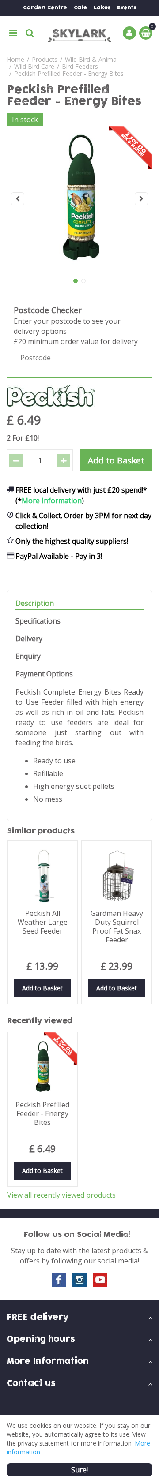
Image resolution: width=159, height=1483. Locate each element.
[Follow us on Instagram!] (79, 1280)
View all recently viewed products (61, 1195)
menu (13, 33)
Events (126, 7)
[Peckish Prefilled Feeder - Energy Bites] (79, 199)
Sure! (79, 1470)
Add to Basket (42, 988)
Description (34, 603)
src (30, 33)
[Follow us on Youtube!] (100, 1280)
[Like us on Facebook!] (59, 1280)
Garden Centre (45, 7)
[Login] (129, 33)
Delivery (28, 638)
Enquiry (28, 656)
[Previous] (17, 198)
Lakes (102, 7)
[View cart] (145, 33)
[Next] (141, 198)
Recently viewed (39, 1020)
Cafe (80, 7)
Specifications (38, 621)
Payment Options (44, 674)
